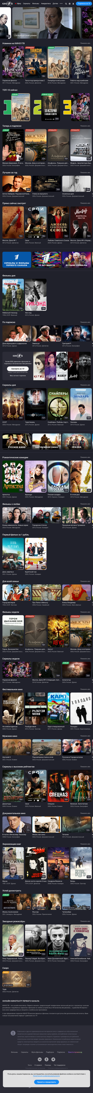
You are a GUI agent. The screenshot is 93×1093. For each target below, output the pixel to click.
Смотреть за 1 (18, 369)
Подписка (61, 1052)
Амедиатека (46, 3)
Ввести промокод (75, 1052)
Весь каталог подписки (18, 375)
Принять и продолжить (46, 1082)
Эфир (19, 3)
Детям (55, 3)
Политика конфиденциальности (58, 1068)
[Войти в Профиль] (73, 3)
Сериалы (26, 3)
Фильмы (35, 3)
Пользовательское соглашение (35, 1068)
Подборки (50, 1052)
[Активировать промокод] (69, 3)
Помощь (48, 1065)
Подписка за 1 (84, 3)
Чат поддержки (59, 1065)
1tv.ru (30, 1065)
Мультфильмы (37, 1052)
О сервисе (38, 1065)
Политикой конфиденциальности (46, 1076)
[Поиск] (66, 3)
